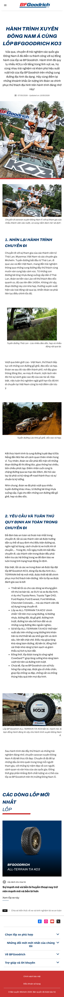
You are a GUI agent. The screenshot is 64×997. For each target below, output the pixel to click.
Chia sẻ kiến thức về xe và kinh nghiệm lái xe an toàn (36, 910)
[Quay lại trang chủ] (34, 5)
